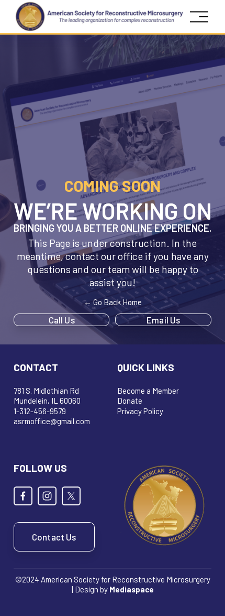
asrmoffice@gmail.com (52, 421)
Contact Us (54, 537)
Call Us (62, 320)
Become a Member (148, 390)
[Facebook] (23, 496)
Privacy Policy (140, 411)
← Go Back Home (113, 302)
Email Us (163, 320)
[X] (71, 496)
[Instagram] (47, 496)
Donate (129, 400)
